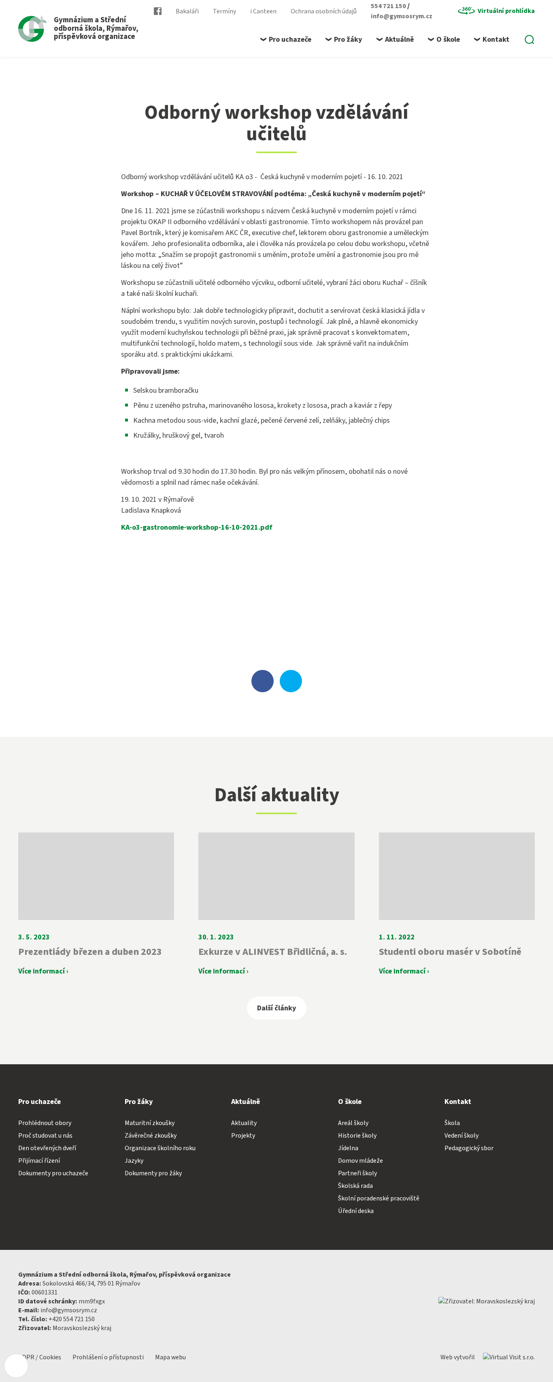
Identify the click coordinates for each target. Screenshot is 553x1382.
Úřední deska (356, 1211)
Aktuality (244, 1123)
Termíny (224, 11)
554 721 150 (389, 6)
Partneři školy (357, 1173)
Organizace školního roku (160, 1148)
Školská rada (355, 1185)
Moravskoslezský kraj (82, 1328)
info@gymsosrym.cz (401, 16)
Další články (276, 1008)
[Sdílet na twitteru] (291, 681)
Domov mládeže (360, 1160)
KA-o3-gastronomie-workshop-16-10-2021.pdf (196, 527)
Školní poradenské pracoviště (378, 1198)
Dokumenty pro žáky (153, 1173)
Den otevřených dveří (47, 1148)
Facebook (158, 11)
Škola (452, 1123)
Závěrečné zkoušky (151, 1135)
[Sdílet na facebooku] (262, 681)
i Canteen (263, 11)
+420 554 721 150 (72, 1319)
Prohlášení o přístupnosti (108, 1357)
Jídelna (348, 1148)
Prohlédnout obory (44, 1123)
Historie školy (357, 1135)
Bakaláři (187, 11)
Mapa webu (170, 1357)
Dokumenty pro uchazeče (53, 1173)
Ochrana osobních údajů (324, 11)
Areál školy (353, 1123)
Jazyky (134, 1160)
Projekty (243, 1135)
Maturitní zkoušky (149, 1123)
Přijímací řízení (39, 1160)
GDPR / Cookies (40, 1357)
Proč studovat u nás (45, 1135)
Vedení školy (462, 1135)
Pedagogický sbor (469, 1148)
